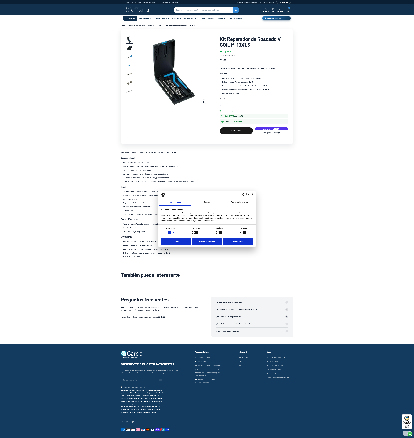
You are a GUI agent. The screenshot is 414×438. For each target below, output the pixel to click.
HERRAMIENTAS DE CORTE (154, 26)
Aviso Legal (271, 374)
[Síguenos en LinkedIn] (133, 421)
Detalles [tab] (207, 202)
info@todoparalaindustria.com (147, 2)
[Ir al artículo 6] (129, 83)
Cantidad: (223, 99)
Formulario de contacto (204, 357)
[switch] (195, 232)
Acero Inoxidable (145, 18)
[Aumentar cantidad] (233, 103)
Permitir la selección (207, 241)
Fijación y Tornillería (162, 18)
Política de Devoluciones (276, 357)
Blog (240, 365)
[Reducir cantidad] (223, 103)
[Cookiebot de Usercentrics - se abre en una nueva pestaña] (243, 195)
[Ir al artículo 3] (129, 57)
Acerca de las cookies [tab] (239, 202)
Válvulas (211, 18)
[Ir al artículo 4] (129, 66)
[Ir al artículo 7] (129, 91)
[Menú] (410, 415)
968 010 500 (129, 2)
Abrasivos (221, 18)
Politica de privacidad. (138, 387)
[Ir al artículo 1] (129, 40)
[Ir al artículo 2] (129, 48)
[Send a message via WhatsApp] (410, 434)
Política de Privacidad (275, 365)
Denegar (176, 241)
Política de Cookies (274, 369)
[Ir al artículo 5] (129, 74)
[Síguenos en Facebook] (122, 421)
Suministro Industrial (135, 26)
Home (123, 26)
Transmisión (176, 18)
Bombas (202, 18)
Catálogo (132, 18)
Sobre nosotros (244, 357)
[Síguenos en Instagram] (127, 421)
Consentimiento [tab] (175, 202)
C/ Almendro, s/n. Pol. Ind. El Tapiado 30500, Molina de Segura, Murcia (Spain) (207, 372)
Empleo (242, 361)
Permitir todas (238, 241)
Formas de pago (273, 361)
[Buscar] (236, 10)
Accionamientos (190, 18)
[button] (206, 10)
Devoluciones (284, 2)
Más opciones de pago (271, 132)
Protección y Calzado (235, 18)
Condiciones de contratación (278, 378)
